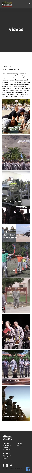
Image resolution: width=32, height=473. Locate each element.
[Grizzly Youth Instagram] (7, 465)
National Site (7, 449)
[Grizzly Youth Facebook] (3, 465)
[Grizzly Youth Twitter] (11, 465)
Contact (19, 445)
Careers (5, 447)
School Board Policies (7, 456)
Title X (5, 458)
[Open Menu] (29, 4)
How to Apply (7, 445)
